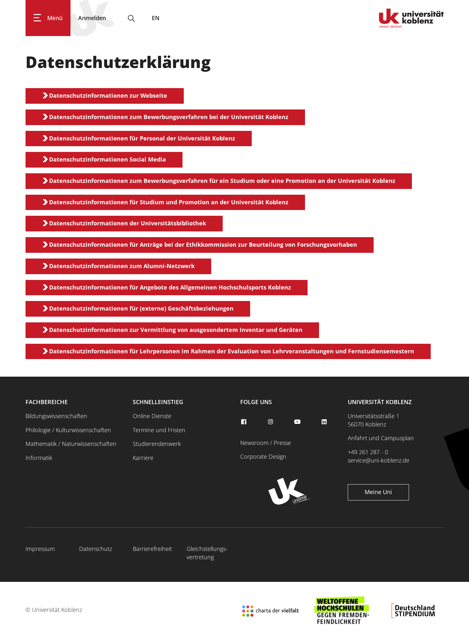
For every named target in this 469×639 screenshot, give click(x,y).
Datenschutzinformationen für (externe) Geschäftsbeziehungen (141, 308)
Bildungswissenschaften (56, 416)
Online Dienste (152, 416)
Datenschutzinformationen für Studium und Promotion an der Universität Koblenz (168, 202)
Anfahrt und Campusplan (381, 438)
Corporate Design (263, 456)
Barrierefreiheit (152, 549)
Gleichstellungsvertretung (207, 553)
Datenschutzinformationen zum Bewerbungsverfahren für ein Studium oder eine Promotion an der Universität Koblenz (222, 180)
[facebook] (244, 422)
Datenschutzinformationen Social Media (107, 159)
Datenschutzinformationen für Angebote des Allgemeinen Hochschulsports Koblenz (170, 287)
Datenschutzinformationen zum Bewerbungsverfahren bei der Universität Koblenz (168, 117)
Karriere (143, 458)
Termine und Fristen (159, 430)
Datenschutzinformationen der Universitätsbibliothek (127, 223)
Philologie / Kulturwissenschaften (68, 430)
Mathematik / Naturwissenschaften (71, 443)
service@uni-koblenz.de (378, 460)
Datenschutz (95, 549)
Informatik (39, 458)
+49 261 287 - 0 (368, 452)
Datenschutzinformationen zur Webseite (108, 95)
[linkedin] (325, 422)
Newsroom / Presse (265, 443)
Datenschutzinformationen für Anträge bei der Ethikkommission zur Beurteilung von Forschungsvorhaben (203, 244)
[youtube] (298, 422)
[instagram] (271, 422)
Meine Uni (378, 492)
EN (156, 18)
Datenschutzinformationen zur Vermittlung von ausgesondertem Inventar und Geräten (175, 330)
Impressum (40, 549)
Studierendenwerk (157, 443)
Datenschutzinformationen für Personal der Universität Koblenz (142, 138)
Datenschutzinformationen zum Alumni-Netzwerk (122, 266)
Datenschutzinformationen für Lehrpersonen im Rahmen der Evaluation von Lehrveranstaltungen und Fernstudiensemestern (231, 351)
